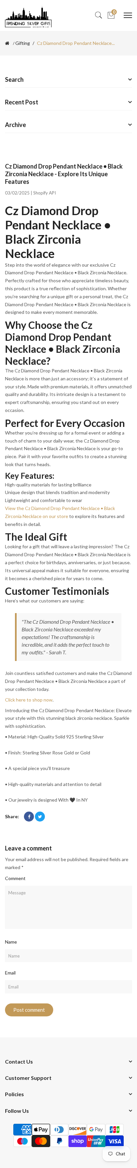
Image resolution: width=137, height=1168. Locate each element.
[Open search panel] (98, 15)
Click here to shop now (29, 700)
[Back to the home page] (7, 43)
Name (11, 942)
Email (10, 972)
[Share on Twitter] (40, 817)
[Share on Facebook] (29, 817)
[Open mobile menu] (128, 15)
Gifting (22, 43)
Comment (15, 878)
